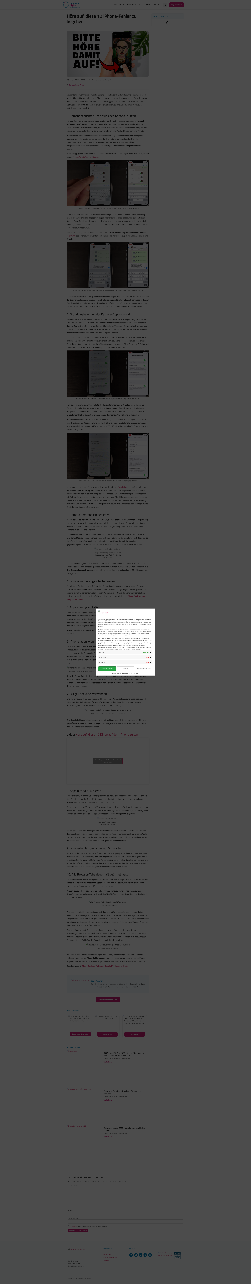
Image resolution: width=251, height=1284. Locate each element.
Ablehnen (125, 668)
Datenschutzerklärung (127, 673)
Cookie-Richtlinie (116, 673)
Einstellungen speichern (144, 668)
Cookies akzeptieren (107, 668)
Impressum (136, 673)
